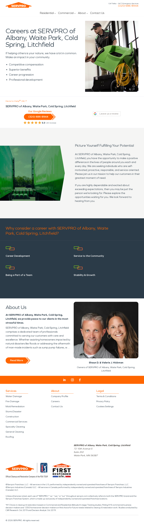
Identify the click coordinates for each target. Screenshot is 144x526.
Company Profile (59, 396)
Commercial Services (16, 421)
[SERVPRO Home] (19, 5)
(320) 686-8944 (128, 5)
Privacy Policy (103, 401)
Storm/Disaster (14, 411)
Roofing (10, 436)
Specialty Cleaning (15, 426)
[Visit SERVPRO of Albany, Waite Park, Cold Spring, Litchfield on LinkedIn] (64, 380)
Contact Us (97, 13)
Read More (16, 360)
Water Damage (14, 396)
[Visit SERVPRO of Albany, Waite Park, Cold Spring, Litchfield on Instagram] (72, 380)
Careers (55, 401)
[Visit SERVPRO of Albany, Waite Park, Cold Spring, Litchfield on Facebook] (80, 379)
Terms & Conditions (106, 396)
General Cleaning (15, 431)
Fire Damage (12, 401)
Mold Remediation (15, 406)
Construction (12, 416)
